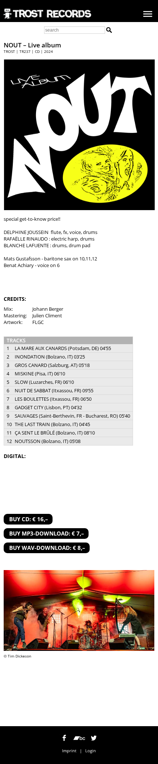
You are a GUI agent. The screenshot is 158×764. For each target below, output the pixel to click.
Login (90, 750)
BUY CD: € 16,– (28, 519)
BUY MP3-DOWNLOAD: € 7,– (46, 533)
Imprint (69, 750)
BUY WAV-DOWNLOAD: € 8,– (47, 547)
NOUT (13, 45)
